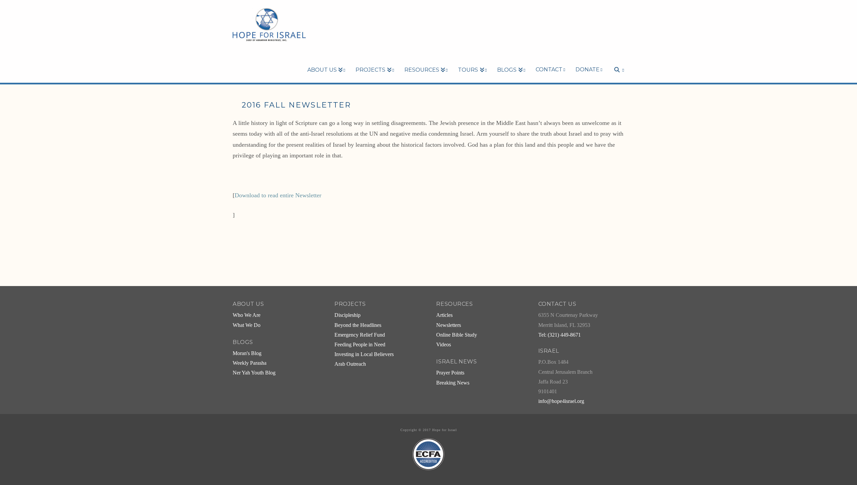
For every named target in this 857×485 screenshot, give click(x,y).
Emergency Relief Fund (359, 335)
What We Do (246, 325)
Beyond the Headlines (357, 325)
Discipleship (347, 315)
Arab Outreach (350, 364)
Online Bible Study (456, 335)
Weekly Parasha (249, 363)
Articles (444, 315)
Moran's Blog (247, 353)
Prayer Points (450, 373)
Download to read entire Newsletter (278, 195)
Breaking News (452, 383)
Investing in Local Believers (364, 354)
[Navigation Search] (616, 58)
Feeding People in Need (359, 345)
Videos (443, 345)
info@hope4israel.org (561, 401)
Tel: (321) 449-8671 (559, 335)
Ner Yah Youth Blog (254, 373)
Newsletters (448, 325)
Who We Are (246, 315)
